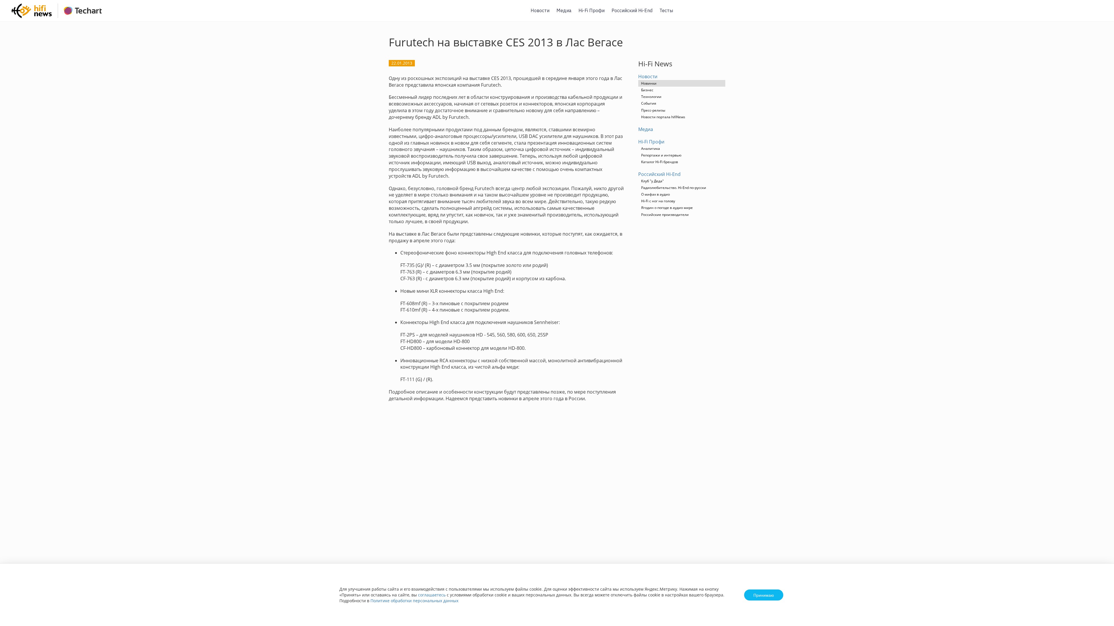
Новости (540, 10)
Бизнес (647, 90)
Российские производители (665, 214)
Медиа (564, 10)
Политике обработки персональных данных (414, 600)
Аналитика (650, 148)
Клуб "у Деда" (652, 181)
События (648, 103)
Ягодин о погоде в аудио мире (667, 207)
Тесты (666, 10)
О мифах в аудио (655, 194)
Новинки (649, 83)
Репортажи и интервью (661, 155)
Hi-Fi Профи (591, 10)
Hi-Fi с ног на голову (658, 201)
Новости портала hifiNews (663, 116)
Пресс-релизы (653, 110)
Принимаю (763, 595)
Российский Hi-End (632, 10)
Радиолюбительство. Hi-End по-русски (673, 187)
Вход (1100, 14)
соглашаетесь (432, 595)
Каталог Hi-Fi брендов (659, 161)
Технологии (651, 96)
